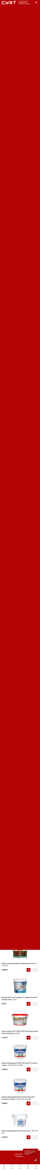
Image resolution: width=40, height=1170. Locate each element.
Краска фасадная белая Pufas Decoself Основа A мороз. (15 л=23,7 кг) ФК (18, 1098)
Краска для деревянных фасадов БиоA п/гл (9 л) (19, 964)
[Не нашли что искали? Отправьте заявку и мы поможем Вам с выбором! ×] (35, 1160)
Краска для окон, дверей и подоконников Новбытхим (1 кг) (19, 998)
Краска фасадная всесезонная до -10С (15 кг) (20, 1132)
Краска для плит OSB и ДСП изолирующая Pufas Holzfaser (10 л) (20, 1032)
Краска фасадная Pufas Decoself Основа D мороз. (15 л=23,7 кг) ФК (19, 1064)
